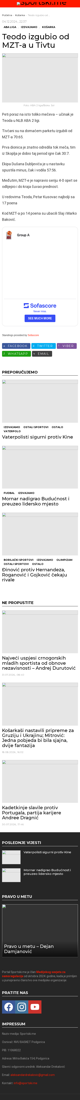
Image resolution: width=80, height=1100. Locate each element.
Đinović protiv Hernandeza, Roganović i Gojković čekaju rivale (34, 575)
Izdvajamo (12, 427)
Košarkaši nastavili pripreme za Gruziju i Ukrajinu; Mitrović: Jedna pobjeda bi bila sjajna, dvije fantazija (38, 738)
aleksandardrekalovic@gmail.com (32, 1075)
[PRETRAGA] (76, 3)
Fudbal (9, 493)
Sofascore (33, 335)
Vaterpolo (12, 431)
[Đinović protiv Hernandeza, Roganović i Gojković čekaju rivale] (40, 534)
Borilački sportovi (18, 559)
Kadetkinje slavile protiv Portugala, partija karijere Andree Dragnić (31, 813)
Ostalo (57, 427)
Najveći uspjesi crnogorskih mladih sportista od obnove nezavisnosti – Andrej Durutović (39, 663)
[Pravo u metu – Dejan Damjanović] (40, 930)
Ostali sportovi (35, 427)
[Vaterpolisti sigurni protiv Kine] (40, 401)
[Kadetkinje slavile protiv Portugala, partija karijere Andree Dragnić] (40, 781)
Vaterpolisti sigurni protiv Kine (37, 437)
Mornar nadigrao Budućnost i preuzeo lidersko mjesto (36, 501)
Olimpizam (64, 559)
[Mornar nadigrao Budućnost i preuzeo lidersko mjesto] (40, 467)
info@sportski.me (25, 1083)
